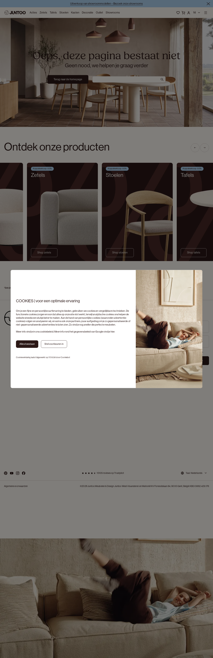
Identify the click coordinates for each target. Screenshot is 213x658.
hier (113, 331)
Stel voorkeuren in (54, 344)
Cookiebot (65, 357)
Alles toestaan (27, 344)
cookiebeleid (46, 331)
